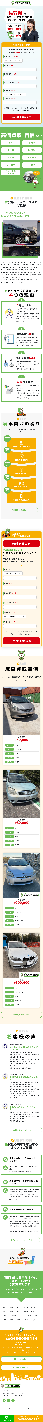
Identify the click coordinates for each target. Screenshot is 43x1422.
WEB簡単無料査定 (23, 1367)
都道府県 (7, 91)
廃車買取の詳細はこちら (21, 510)
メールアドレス (9, 82)
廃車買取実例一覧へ (21, 1014)
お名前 (6, 66)
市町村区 (7, 99)
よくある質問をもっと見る (21, 1240)
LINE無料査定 (23, 1359)
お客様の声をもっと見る (21, 1130)
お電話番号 (8, 74)
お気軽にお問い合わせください (29, 1416)
